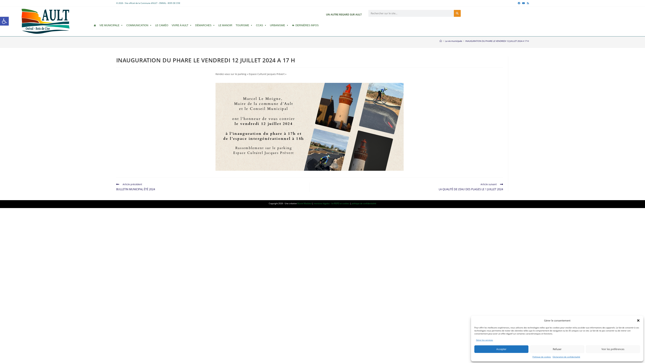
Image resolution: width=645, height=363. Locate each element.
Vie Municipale (109, 25)
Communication (137, 25)
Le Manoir (225, 25)
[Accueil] (441, 41)
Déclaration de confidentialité (566, 356)
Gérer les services (484, 340)
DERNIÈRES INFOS (307, 25)
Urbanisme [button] (277, 25)
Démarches (203, 25)
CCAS (259, 25)
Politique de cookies (541, 356)
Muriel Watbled (304, 203)
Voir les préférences (612, 349)
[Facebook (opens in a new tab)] (519, 3)
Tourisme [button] (242, 25)
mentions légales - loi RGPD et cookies (331, 203)
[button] (4, 21)
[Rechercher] (457, 13)
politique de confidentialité (364, 203)
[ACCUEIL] (94, 25)
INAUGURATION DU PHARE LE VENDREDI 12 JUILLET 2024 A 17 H (497, 41)
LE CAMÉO (161, 25)
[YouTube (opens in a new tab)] (523, 3)
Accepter (501, 349)
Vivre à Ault (180, 25)
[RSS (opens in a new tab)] (527, 3)
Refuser (557, 349)
